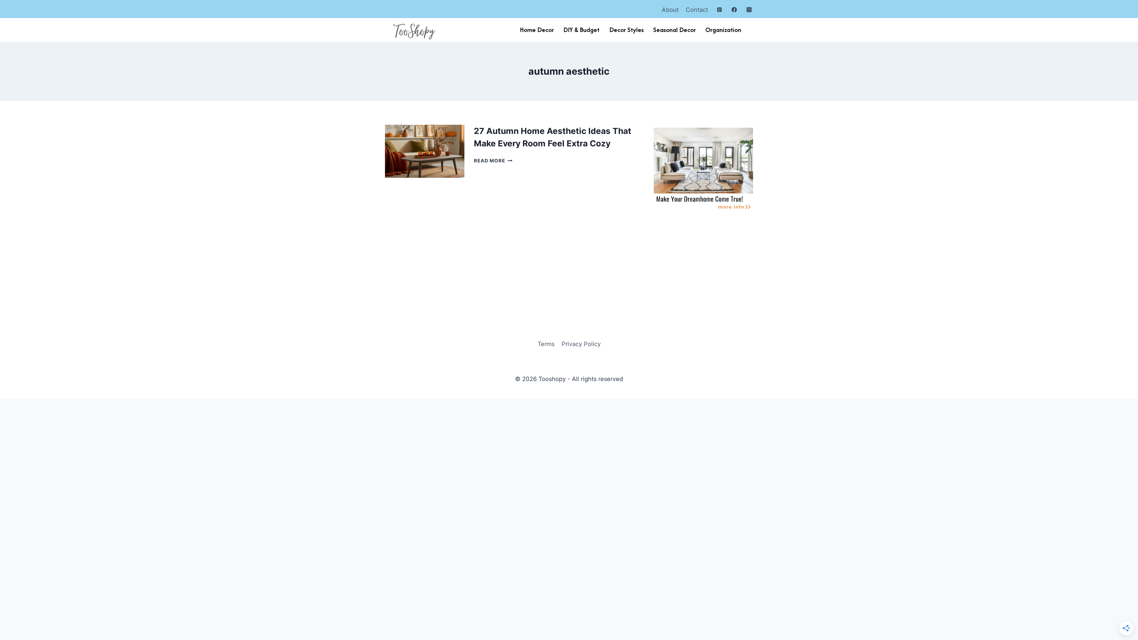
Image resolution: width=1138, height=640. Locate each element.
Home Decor (537, 29)
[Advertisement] (703, 263)
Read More (493, 161)
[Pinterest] (720, 10)
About (670, 9)
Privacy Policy (581, 344)
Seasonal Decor (674, 29)
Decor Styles (626, 29)
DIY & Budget (581, 29)
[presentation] (424, 151)
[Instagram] (749, 10)
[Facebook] (734, 10)
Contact (697, 9)
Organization (723, 29)
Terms (546, 344)
